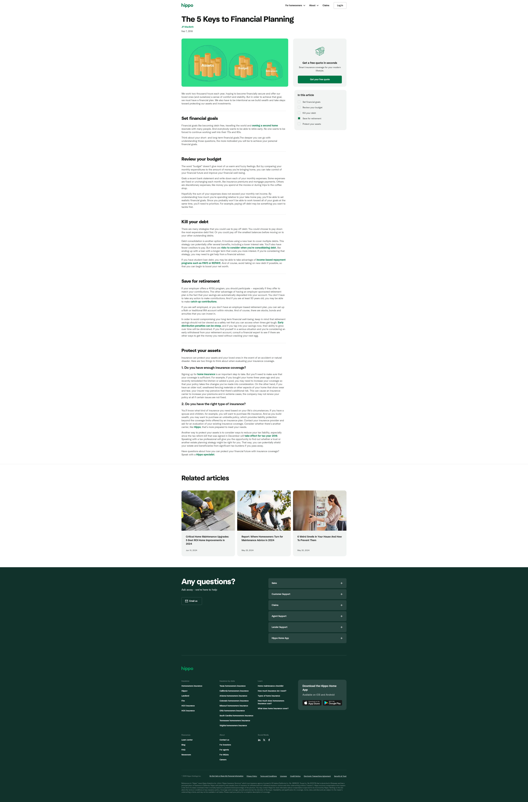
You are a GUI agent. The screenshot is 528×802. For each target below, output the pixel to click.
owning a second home (265, 125)
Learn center (187, 740)
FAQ (183, 750)
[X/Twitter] (264, 740)
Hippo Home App (280, 638)
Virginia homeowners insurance (233, 726)
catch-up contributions (203, 302)
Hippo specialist (205, 454)
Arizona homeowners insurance (233, 696)
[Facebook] (269, 740)
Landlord (185, 696)
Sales (274, 583)
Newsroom (186, 755)
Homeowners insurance (192, 686)
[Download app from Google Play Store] (332, 703)
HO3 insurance (188, 706)
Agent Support (279, 616)
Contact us (224, 740)
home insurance (206, 374)
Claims (275, 605)
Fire (183, 701)
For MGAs (224, 755)
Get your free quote (320, 79)
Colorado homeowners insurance (234, 701)
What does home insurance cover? (273, 709)
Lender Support (279, 627)
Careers (223, 760)
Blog (183, 745)
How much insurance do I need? (272, 691)
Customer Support (281, 594)
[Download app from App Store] (311, 703)
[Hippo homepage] (187, 5)
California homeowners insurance (234, 691)
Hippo (197, 427)
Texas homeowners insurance (233, 686)
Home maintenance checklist (270, 686)
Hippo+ (185, 691)
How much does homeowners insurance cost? (271, 702)
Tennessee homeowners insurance (235, 721)
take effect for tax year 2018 (261, 436)
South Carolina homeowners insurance (236, 716)
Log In (340, 5)
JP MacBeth (188, 27)
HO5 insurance (188, 711)
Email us (193, 601)
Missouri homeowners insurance (234, 706)
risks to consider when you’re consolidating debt (248, 248)
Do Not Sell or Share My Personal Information (226, 776)
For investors (225, 745)
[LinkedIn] (259, 740)
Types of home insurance (269, 696)
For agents (224, 750)
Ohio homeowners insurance (232, 711)
